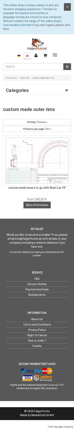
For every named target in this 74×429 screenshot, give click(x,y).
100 (36, 129)
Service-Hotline (37, 284)
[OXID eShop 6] (37, 43)
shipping (68, 426)
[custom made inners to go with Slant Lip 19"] (37, 160)
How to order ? (37, 340)
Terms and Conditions (37, 324)
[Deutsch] (19, 55)
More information (37, 205)
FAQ (37, 278)
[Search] (67, 66)
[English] (27, 55)
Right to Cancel (37, 335)
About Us (37, 319)
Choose (36, 122)
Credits (37, 346)
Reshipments (37, 294)
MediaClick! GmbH (42, 415)
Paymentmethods (37, 289)
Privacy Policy (37, 329)
